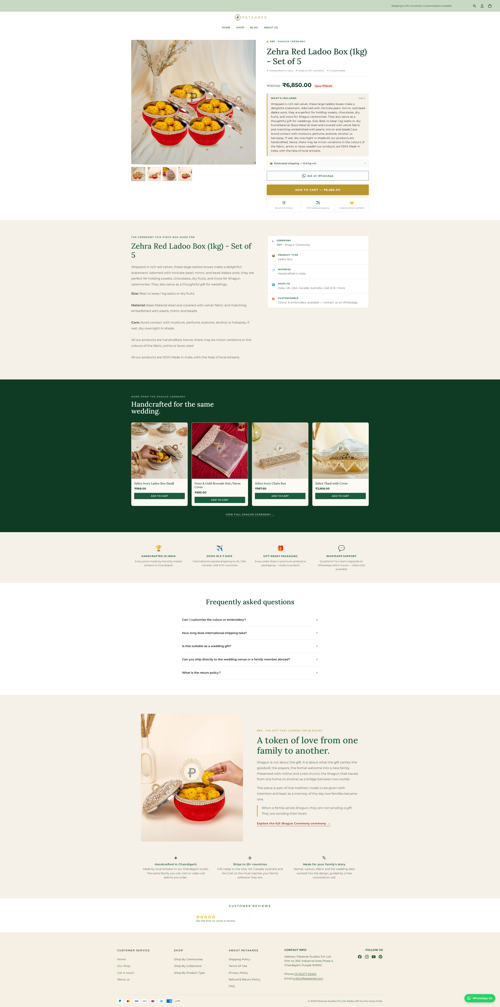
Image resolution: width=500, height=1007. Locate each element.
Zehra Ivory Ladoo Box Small (154, 483)
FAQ (232, 986)
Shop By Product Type (189, 973)
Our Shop (123, 966)
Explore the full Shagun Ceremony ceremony (294, 823)
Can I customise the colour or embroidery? (214, 619)
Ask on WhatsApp (320, 175)
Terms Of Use (238, 966)
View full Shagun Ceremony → (250, 514)
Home (121, 959)
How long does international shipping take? (214, 633)
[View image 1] (138, 174)
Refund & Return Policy (244, 979)
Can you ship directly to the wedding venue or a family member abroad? (236, 659)
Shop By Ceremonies (188, 959)
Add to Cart (159, 496)
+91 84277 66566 (305, 974)
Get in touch (125, 973)
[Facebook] (359, 956)
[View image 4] (185, 174)
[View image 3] (169, 174)
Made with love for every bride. (365, 1001)
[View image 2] (154, 174)
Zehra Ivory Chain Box (270, 483)
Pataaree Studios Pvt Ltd (331, 1001)
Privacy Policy (238, 973)
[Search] (474, 6)
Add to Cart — (317, 190)
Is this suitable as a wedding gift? (206, 646)
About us (123, 979)
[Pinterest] (380, 956)
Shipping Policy (239, 959)
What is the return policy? (201, 672)
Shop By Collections (188, 966)
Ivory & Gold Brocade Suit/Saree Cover (218, 485)
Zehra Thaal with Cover (331, 483)
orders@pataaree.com (308, 978)
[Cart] (490, 6)
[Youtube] (373, 956)
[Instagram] (366, 956)
